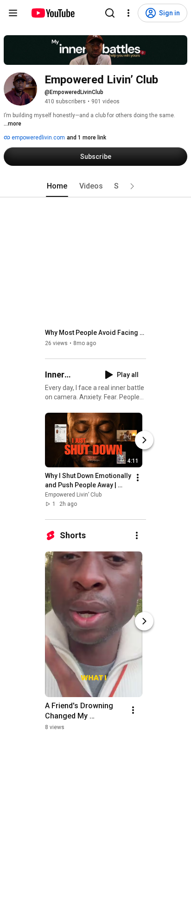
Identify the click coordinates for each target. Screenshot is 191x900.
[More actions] (137, 477)
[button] (132, 186)
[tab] (57, 186)
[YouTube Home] (52, 13)
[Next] (144, 440)
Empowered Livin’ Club (73, 494)
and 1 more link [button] (86, 137)
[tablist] (95, 186)
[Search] (109, 13)
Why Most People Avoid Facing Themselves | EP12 (95, 332)
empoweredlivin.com (37, 137)
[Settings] (128, 13)
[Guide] (13, 13)
